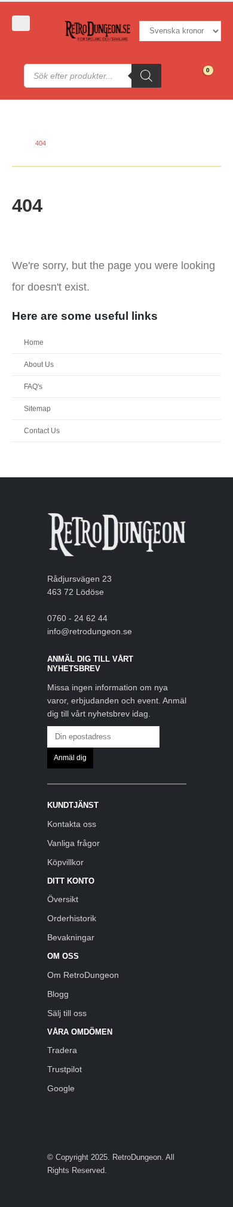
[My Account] (29, 43)
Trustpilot (64, 1069)
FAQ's (33, 386)
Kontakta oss (71, 824)
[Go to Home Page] (15, 143)
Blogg (58, 994)
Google (61, 1088)
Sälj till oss (67, 1013)
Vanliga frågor (73, 843)
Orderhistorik (71, 918)
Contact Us (42, 430)
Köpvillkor (65, 862)
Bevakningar (70, 937)
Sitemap (37, 408)
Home (34, 342)
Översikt (62, 899)
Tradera (62, 1050)
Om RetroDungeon (83, 975)
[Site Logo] (97, 31)
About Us (39, 364)
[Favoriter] (175, 76)
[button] (21, 23)
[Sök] (146, 76)
